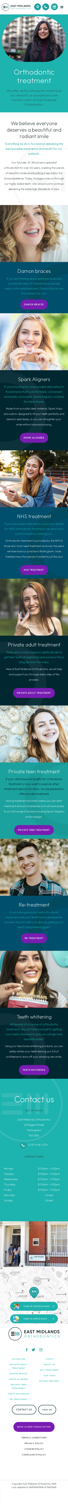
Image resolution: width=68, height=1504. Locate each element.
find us (47, 1409)
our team (49, 1375)
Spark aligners (34, 437)
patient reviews (49, 1381)
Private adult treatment (34, 693)
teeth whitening (18, 1393)
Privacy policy (34, 1443)
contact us (24, 1409)
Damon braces (34, 304)
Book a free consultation (34, 1427)
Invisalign (18, 1359)
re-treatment (34, 938)
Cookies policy (34, 1449)
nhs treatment (49, 1370)
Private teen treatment (34, 830)
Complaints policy (34, 1454)
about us (49, 1364)
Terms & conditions (34, 1437)
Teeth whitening (34, 1070)
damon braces (18, 1373)
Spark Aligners (18, 1379)
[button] (62, 7)
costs (49, 1359)
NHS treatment (34, 570)
